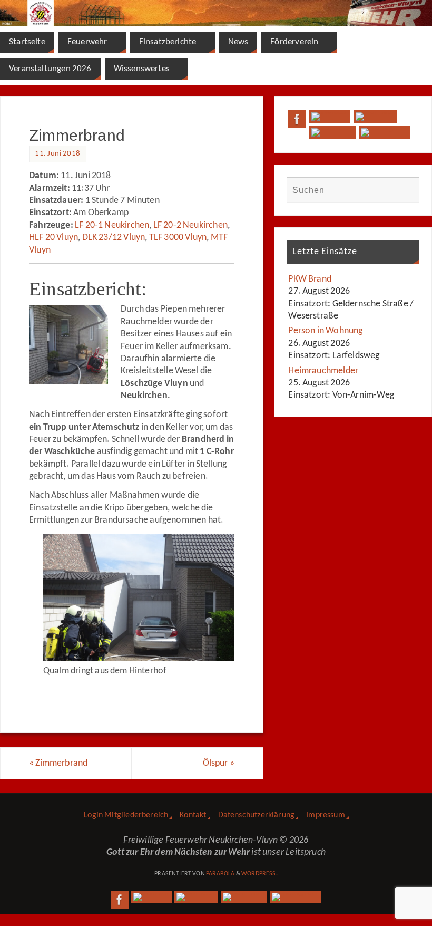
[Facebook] (297, 119)
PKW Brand (309, 279)
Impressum (325, 815)
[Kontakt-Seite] (375, 116)
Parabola (220, 874)
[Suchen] (406, 190)
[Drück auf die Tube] (332, 132)
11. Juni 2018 (58, 154)
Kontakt (193, 815)
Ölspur (218, 763)
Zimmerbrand (58, 763)
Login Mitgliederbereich (126, 815)
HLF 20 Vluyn (53, 238)
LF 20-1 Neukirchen (112, 225)
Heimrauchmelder (323, 371)
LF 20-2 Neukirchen (190, 225)
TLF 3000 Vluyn (178, 238)
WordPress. (259, 874)
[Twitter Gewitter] (329, 116)
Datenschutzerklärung (256, 815)
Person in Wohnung (325, 331)
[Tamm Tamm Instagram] (385, 132)
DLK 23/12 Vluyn (113, 238)
